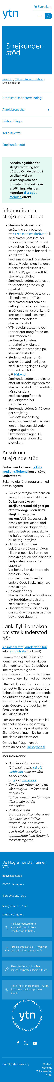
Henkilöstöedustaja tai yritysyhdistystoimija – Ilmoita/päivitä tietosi (23, 928)
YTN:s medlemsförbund (29, 234)
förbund (20, 374)
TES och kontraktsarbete (29, 80)
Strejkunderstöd (13, 145)
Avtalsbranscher (14, 109)
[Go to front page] (27, 1030)
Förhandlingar (12, 121)
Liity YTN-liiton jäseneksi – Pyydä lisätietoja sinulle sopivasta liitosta (29, 990)
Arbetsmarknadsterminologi (22, 98)
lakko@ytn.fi (36, 747)
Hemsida (7, 80)
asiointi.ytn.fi (19, 651)
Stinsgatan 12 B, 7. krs (14, 906)
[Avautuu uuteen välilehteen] (18, 1043)
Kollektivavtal (11, 133)
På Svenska (41, 7)
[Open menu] (39, 16)
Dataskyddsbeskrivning (15, 1064)
